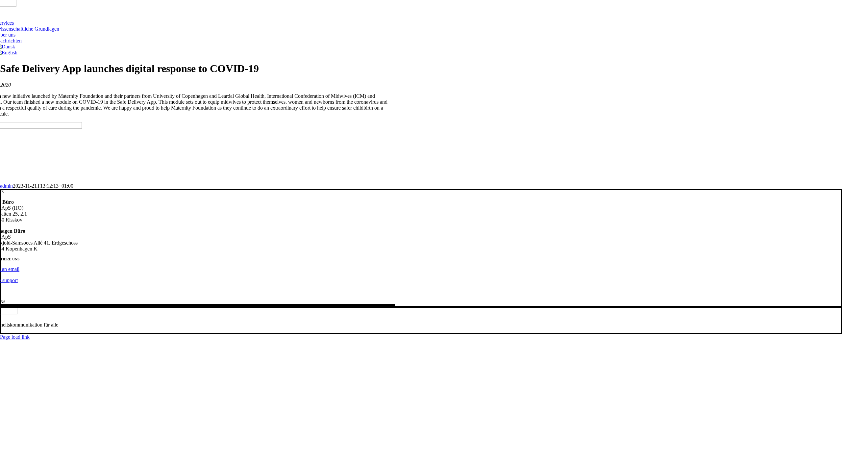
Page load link (15, 337)
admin (6, 186)
